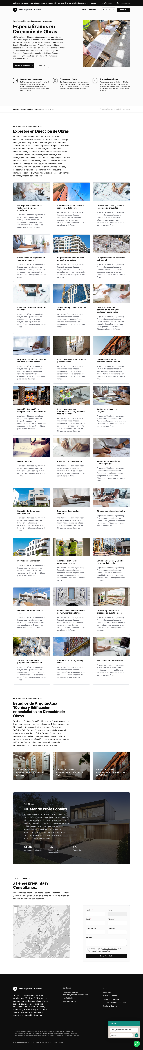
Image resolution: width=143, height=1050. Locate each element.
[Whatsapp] (137, 1044)
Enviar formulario (106, 956)
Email (88, 919)
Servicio (111, 910)
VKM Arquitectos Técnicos (30, 9)
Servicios (92, 9)
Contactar (122, 9)
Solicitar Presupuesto (22, 65)
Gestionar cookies (123, 3)
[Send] (136, 1035)
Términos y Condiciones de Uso (99, 951)
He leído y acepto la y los (104, 950)
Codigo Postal (91, 928)
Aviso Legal (107, 992)
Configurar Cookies (110, 1006)
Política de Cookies (110, 996)
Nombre (89, 910)
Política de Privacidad (109, 949)
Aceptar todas (107, 3)
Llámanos (41, 65)
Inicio (84, 9)
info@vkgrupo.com (70, 1001)
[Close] (137, 1023)
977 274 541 (110, 9)
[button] (41, 931)
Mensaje (89, 937)
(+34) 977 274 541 (69, 998)
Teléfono (111, 919)
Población (112, 928)
